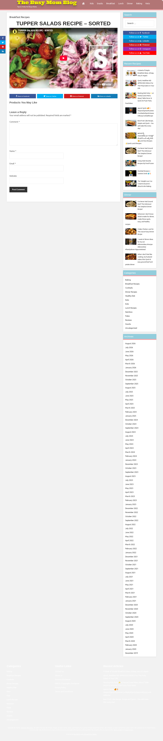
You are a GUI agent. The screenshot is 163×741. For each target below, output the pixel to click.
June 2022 (129, 532)
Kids (92, 3)
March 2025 (130, 408)
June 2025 (129, 396)
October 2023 (130, 468)
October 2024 (130, 424)
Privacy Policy (60, 688)
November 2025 (131, 376)
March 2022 (130, 544)
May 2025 (129, 400)
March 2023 (130, 496)
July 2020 (129, 625)
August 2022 (130, 524)
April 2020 (129, 637)
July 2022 (129, 528)
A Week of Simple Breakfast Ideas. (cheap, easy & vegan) (125, 671)
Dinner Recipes (131, 292)
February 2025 (131, 412)
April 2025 (129, 404)
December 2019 (131, 653)
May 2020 (129, 633)
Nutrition (129, 312)
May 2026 (129, 356)
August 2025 (130, 388)
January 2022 (130, 553)
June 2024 (129, 440)
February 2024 (131, 456)
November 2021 (131, 561)
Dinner (130, 3)
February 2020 (131, 645)
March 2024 (130, 452)
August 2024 (130, 432)
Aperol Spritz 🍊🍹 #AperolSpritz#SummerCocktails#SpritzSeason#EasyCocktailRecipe (127, 692)
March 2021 (130, 593)
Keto (147, 3)
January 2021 (130, 601)
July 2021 (129, 577)
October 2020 (130, 613)
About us (58, 675)
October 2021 (130, 565)
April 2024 (129, 448)
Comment (14, 122)
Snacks (100, 3)
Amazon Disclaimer (63, 679)
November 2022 (131, 512)
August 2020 (130, 621)
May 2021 (129, 585)
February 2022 (131, 549)
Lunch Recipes (131, 308)
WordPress (77, 734)
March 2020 (130, 641)
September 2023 (131, 472)
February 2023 (131, 500)
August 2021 (130, 573)
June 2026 (129, 352)
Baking (139, 3)
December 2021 (131, 557)
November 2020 (131, 609)
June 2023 (129, 484)
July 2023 (129, 480)
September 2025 (131, 384)
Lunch (121, 3)
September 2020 (131, 617)
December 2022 (131, 508)
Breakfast (110, 3)
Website (13, 176)
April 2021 (129, 589)
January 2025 (130, 416)
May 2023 (129, 488)
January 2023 (130, 504)
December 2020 (131, 605)
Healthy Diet (130, 296)
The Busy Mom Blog (27, 728)
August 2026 (130, 343)
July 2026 (129, 347)
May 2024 (129, 444)
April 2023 (129, 492)
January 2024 (130, 460)
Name (12, 151)
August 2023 (130, 476)
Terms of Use (117, 730)
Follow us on (139, 33)
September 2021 (131, 569)
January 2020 (130, 649)
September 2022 (131, 520)
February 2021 (131, 597)
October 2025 (130, 380)
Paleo (127, 316)
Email (12, 163)
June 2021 (129, 581)
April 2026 (129, 360)
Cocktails (129, 288)
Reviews (128, 320)
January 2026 (130, 368)
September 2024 (131, 428)
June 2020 (129, 629)
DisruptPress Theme (90, 734)
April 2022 (129, 540)
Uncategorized (131, 328)
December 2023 (131, 464)
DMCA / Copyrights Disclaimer (67, 684)
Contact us (59, 671)
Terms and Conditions (64, 691)
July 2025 (129, 392)
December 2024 (131, 420)
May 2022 (129, 536)
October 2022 (130, 516)
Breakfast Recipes (19, 17)
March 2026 (130, 364)
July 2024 (129, 436)
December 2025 (131, 372)
